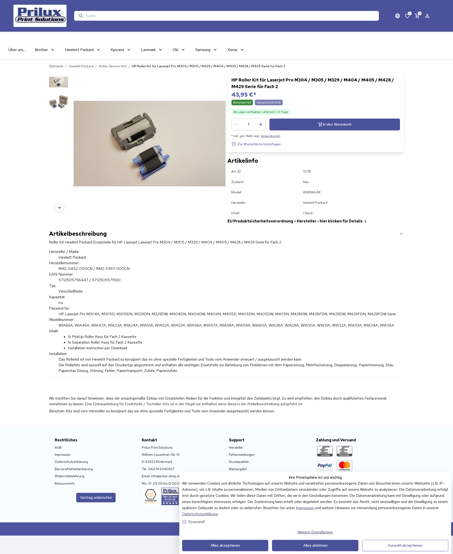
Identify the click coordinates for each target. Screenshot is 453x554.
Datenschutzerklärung (200, 513)
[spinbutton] (248, 124)
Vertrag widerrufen (96, 497)
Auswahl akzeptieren (405, 545)
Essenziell (196, 521)
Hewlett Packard (81, 66)
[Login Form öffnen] (427, 16)
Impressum (305, 507)
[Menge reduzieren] (236, 124)
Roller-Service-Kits (112, 66)
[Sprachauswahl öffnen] (397, 16)
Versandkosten (270, 136)
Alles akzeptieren (225, 545)
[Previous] (59, 79)
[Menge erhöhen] (260, 124)
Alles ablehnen (315, 545)
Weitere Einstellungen (315, 532)
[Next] (59, 208)
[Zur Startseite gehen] (40, 16)
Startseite (56, 66)
